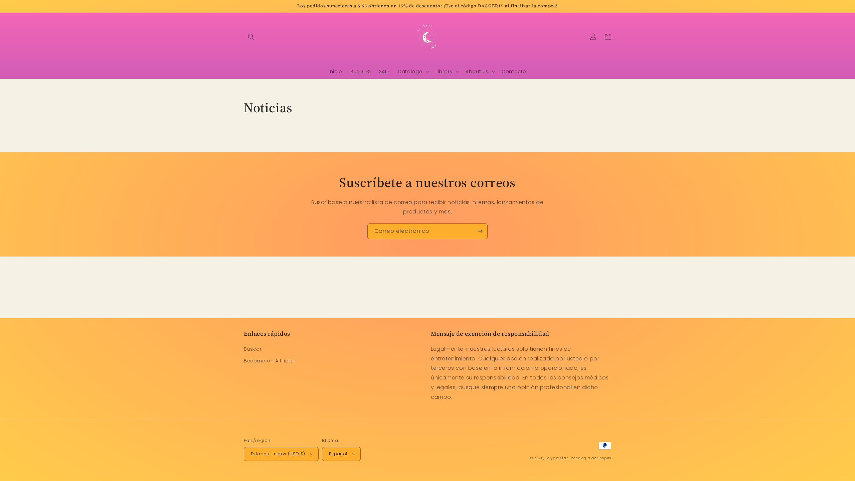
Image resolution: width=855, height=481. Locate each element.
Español (338, 454)
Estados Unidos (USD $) (278, 454)
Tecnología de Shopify (590, 458)
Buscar (253, 349)
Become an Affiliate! (269, 360)
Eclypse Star (556, 458)
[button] (251, 36)
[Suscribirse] (480, 231)
